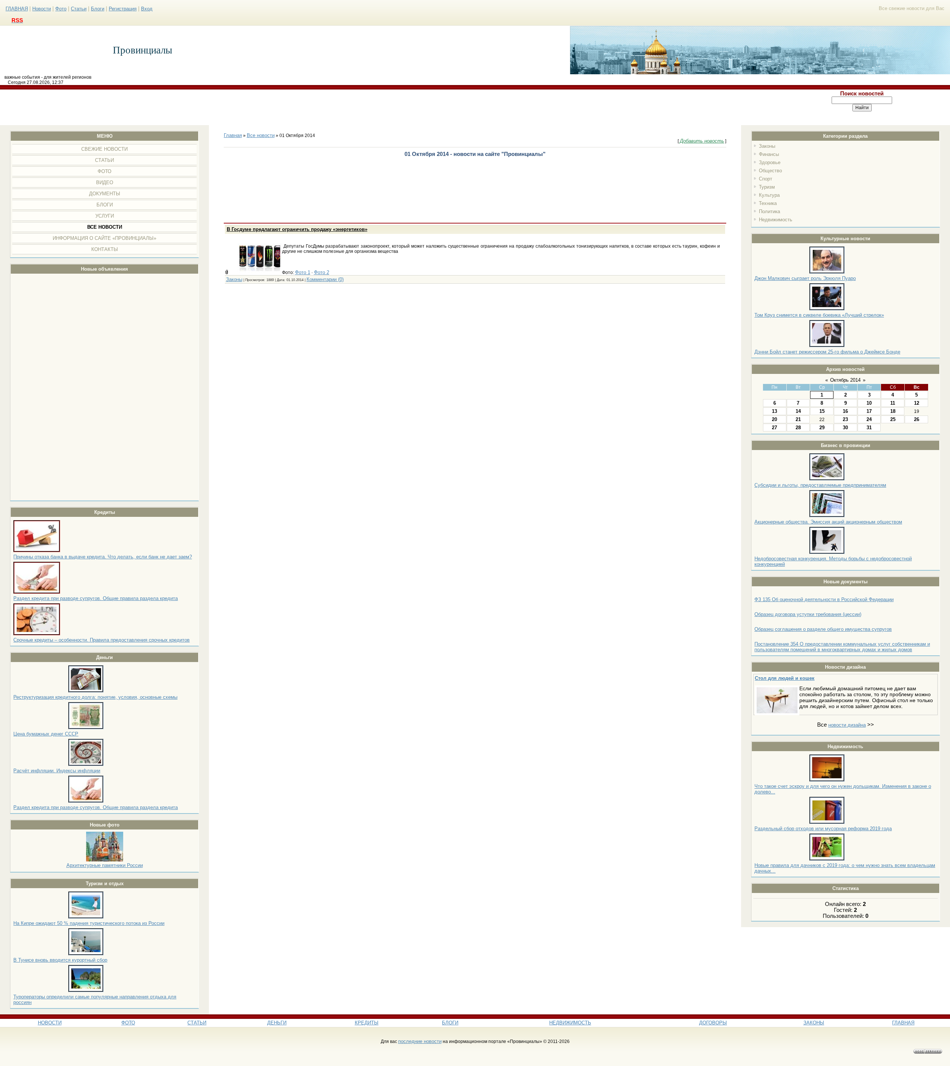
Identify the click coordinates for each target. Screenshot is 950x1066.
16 (845, 411)
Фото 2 (321, 272)
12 (916, 403)
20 (774, 419)
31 (869, 427)
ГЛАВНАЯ (17, 9)
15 (822, 411)
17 (869, 411)
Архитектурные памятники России (104, 865)
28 (798, 427)
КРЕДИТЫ (367, 1023)
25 (892, 419)
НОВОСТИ (50, 1023)
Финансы (769, 154)
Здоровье (769, 162)
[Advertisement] (387, 107)
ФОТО (128, 1023)
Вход (147, 9)
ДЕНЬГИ (276, 1023)
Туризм (767, 187)
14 (798, 411)
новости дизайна (847, 725)
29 (822, 427)
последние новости (420, 1041)
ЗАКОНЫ (813, 1023)
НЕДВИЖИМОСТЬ (570, 1023)
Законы (767, 146)
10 (869, 403)
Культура (769, 195)
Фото (60, 9)
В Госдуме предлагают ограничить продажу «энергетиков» (297, 229)
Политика (769, 211)
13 (774, 411)
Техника (768, 203)
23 (845, 419)
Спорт (765, 179)
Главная (233, 135)
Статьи (78, 9)
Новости (41, 9)
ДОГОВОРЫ (713, 1023)
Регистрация (123, 9)
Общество (770, 170)
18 (892, 411)
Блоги (97, 9)
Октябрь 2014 (845, 380)
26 (916, 419)
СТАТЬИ (196, 1023)
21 (798, 419)
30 (845, 427)
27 (774, 427)
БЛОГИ (450, 1023)
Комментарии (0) (325, 279)
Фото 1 (302, 272)
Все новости (261, 135)
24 (869, 419)
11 (892, 403)
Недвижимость (775, 219)
